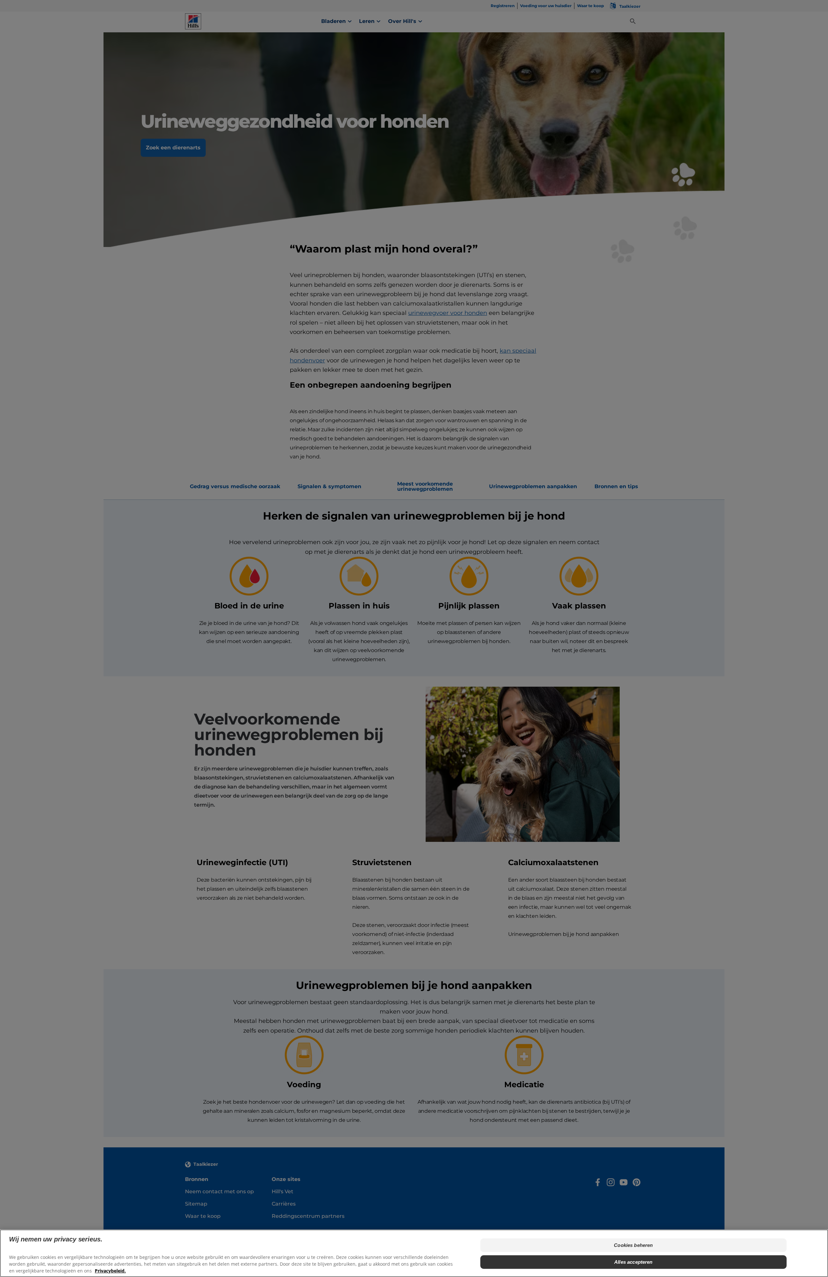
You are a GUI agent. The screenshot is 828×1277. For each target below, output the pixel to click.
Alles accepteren (633, 1262)
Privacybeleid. (110, 1271)
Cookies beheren (633, 1245)
